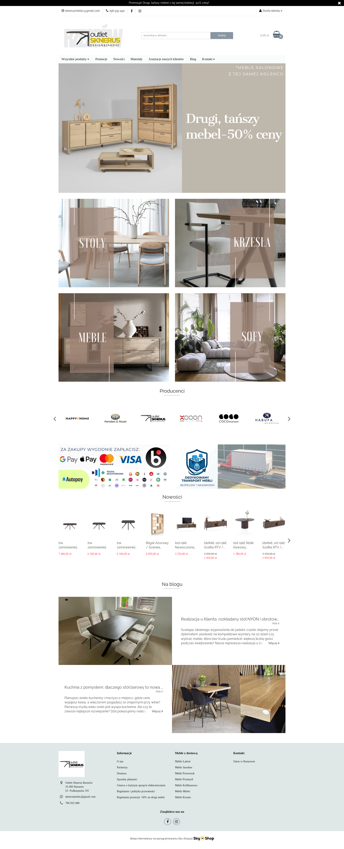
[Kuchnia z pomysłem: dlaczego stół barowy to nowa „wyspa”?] (228, 699)
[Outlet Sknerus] (115, 418)
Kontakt (207, 59)
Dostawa (121, 773)
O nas (120, 761)
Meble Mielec (182, 791)
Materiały (137, 59)
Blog (193, 59)
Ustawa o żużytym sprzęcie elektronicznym (141, 785)
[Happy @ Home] (266, 418)
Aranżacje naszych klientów (166, 59)
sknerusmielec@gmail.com (80, 796)
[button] (124, 753)
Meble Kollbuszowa (186, 785)
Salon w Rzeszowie (244, 761)
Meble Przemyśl (184, 779)
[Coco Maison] (191, 418)
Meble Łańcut (183, 761)
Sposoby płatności (127, 779)
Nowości (119, 59)
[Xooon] (153, 418)
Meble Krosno (183, 797)
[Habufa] (229, 418)
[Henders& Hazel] (77, 418)
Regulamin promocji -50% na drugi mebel (141, 797)
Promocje (101, 59)
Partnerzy (122, 767)
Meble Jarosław (183, 767)
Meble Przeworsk (184, 773)
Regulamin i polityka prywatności (136, 791)
